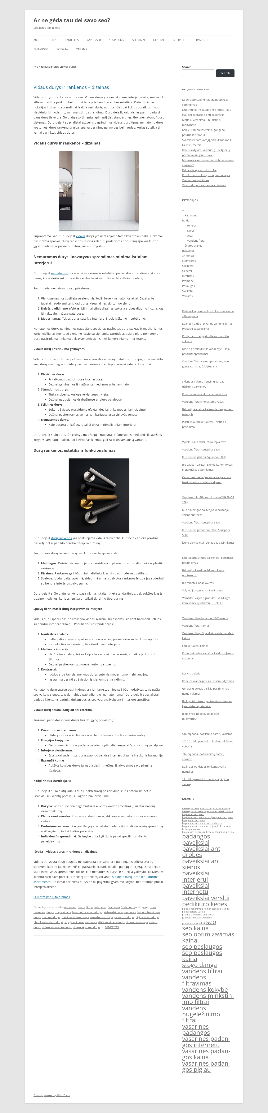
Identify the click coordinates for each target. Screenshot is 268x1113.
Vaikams (81, 49)
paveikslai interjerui (195, 876)
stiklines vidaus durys (111, 922)
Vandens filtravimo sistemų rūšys (203, 402)
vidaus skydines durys (86, 927)
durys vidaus (63, 912)
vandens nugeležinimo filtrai (201, 1014)
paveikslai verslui (205, 898)
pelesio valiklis (221, 908)
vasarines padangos (196, 1029)
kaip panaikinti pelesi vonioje (198, 826)
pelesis (185, 911)
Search (187, 67)
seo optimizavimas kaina (208, 937)
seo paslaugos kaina (202, 955)
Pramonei (201, 40)
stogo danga (199, 965)
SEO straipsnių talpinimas (52, 897)
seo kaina (195, 928)
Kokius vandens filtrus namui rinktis (204, 394)
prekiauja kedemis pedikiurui (198, 914)
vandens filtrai (202, 971)
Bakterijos (72, 40)
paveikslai (195, 842)
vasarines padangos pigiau (206, 1066)
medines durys (51, 917)
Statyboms (116, 40)
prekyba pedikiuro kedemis (197, 917)
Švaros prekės (193, 245)
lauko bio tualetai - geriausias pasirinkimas (208, 542)
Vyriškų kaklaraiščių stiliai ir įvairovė (204, 442)
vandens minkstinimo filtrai (208, 998)
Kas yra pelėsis (191, 673)
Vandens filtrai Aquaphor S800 (201, 449)
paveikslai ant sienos (201, 864)
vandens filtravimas (196, 980)
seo (211, 922)
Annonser (94, 40)
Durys (89, 907)
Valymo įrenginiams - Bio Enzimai (202, 590)
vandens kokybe (205, 989)
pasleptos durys (124, 917)
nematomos (59, 273)
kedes (217, 826)
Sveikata (62, 49)
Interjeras (100, 907)
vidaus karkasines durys (57, 927)
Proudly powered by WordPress (52, 1095)
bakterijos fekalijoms (193, 808)
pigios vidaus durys (147, 917)
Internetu (179, 40)
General (158, 40)
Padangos (191, 215)
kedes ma (225, 826)
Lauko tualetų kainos (195, 646)
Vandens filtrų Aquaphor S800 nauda (205, 618)
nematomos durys (101, 917)
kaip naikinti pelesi (223, 817)
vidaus (80, 236)
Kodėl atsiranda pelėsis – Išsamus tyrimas (208, 681)
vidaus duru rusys (137, 922)
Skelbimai (138, 40)
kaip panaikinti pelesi (193, 820)
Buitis (53, 40)
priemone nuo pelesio (194, 923)
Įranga (189, 235)
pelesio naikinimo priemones (198, 908)
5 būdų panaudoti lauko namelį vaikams (207, 734)
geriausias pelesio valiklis (219, 811)
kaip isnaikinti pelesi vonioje (197, 817)
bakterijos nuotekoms (194, 811)
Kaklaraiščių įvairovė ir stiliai (199, 170)
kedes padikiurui (191, 829)
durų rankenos (61, 538)
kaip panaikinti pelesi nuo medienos (202, 823)
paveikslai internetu (195, 888)
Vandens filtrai (196, 240)
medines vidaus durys (75, 917)
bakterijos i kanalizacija (217, 808)
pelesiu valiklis (197, 911)
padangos (196, 836)
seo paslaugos (202, 946)
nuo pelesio (227, 832)
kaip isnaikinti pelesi (193, 814)
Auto (37, 40)
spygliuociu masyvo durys (80, 922)
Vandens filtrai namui (195, 625)
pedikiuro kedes (204, 904)
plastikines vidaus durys (48, 922)
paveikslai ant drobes (201, 851)
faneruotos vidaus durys (87, 912)
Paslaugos (41, 49)
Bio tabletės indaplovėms (198, 583)
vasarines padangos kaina (206, 1054)
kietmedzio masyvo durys (120, 912)
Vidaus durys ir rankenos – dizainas (71, 87)
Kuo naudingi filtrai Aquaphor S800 (203, 457)
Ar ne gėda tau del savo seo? (72, 20)
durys (50, 912)
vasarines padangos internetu (206, 1041)
